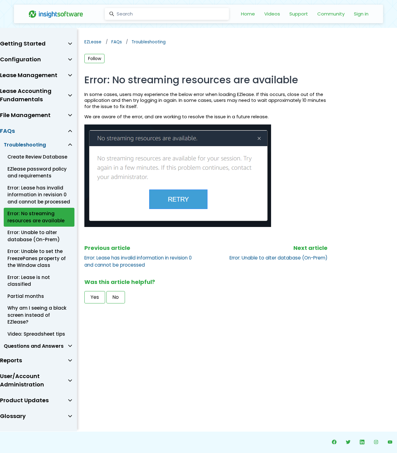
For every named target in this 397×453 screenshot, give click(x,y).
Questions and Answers (34, 346)
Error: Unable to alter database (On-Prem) (279, 258)
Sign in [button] (361, 14)
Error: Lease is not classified (28, 281)
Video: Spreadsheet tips (36, 334)
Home (248, 14)
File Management (25, 115)
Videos (272, 14)
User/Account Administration (22, 380)
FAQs (116, 42)
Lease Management (28, 75)
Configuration (20, 59)
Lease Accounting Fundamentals (25, 95)
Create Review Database (37, 157)
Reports (11, 360)
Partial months (25, 296)
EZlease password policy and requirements (37, 172)
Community (331, 14)
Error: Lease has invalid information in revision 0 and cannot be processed (138, 261)
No (116, 297)
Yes (95, 297)
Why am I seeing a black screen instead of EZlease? (36, 315)
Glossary (13, 416)
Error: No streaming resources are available (36, 217)
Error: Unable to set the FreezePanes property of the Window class (36, 258)
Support (298, 14)
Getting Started (23, 43)
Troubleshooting (149, 42)
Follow (94, 58)
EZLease (92, 42)
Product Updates (24, 400)
